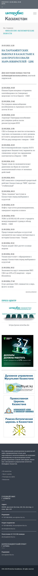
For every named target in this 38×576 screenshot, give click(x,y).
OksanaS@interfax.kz (19, 525)
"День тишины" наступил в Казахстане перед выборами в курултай (15, 197)
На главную (8, 28)
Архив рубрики (31, 292)
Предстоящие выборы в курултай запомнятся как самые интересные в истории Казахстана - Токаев (18, 235)
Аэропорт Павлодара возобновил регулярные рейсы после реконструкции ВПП (16, 120)
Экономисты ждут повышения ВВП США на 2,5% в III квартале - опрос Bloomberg (17, 273)
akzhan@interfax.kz (8, 529)
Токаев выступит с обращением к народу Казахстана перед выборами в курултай (18, 259)
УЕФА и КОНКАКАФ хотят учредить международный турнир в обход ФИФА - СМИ (18, 221)
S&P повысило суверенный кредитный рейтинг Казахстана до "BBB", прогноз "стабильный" (19, 183)
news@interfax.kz (18, 517)
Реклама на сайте (8, 477)
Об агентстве (7, 471)
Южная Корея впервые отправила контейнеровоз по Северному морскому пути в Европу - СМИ (16, 93)
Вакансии (5, 479)
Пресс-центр (7, 474)
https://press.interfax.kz (19, 325)
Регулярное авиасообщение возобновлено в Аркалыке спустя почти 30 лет (16, 107)
